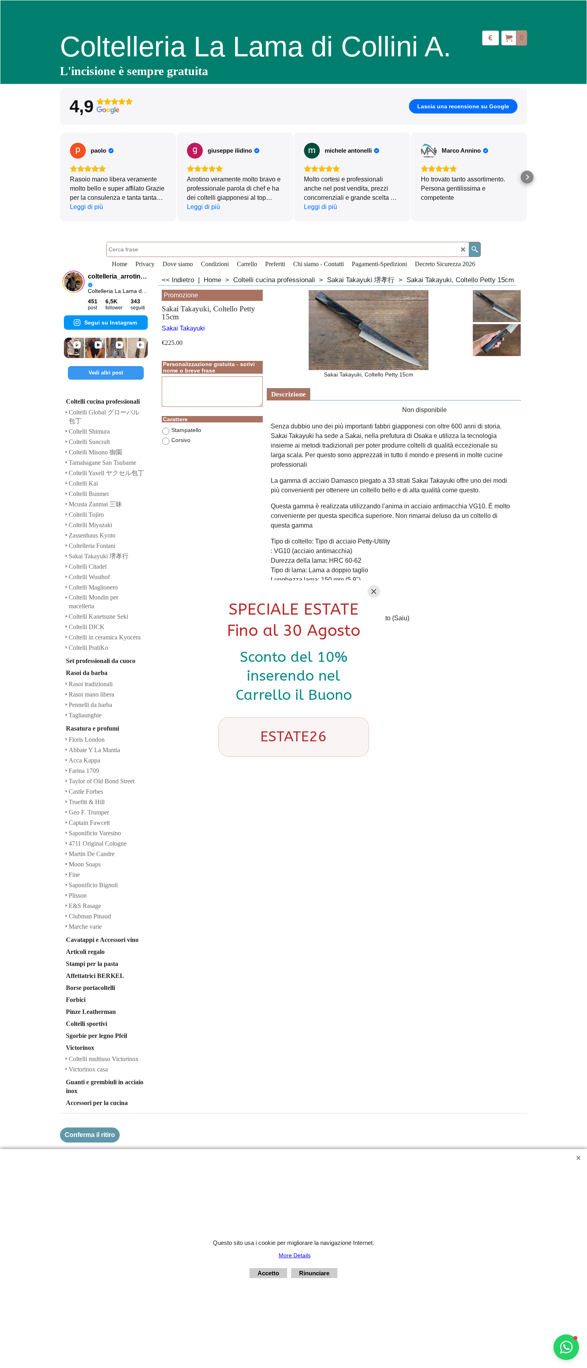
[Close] (373, 591)
